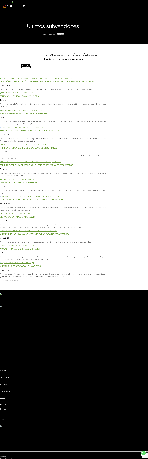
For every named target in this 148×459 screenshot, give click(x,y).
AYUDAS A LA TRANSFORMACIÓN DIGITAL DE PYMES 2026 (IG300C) (30, 131)
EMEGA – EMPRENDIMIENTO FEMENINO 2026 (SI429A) (24, 114)
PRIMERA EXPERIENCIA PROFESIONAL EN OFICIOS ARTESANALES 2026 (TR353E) (37, 165)
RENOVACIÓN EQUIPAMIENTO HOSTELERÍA (19, 96)
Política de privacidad (9, 458)
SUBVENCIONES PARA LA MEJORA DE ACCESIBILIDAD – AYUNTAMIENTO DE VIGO (37, 200)
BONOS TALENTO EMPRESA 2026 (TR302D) (20, 183)
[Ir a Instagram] (24, 6)
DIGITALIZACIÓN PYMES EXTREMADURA (18, 217)
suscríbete (26, 67)
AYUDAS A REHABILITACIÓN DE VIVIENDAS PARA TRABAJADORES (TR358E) (34, 234)
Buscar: (38, 34)
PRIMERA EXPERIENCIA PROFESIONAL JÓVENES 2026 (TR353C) (29, 148)
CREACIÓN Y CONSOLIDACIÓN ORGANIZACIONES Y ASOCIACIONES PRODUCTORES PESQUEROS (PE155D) (48, 82)
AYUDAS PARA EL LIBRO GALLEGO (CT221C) (20, 249)
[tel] (8, 6)
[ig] (11, 6)
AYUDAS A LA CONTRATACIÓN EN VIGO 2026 (20, 266)
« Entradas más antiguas (9, 280)
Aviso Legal (2, 458)
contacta (25, 65)
